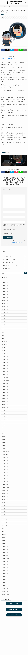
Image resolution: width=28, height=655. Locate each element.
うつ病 (8, 152)
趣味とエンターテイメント (10, 265)
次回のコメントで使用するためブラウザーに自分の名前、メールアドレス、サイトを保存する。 (14, 225)
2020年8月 (5, 496)
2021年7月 (5, 463)
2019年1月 (5, 552)
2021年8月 (5, 460)
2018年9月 (5, 564)
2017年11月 (5, 591)
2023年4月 (5, 401)
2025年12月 (5, 306)
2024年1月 (5, 374)
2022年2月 (5, 442)
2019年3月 (5, 546)
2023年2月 (5, 407)
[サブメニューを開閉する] (25, 256)
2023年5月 (5, 398)
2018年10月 (5, 561)
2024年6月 (5, 359)
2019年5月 (5, 540)
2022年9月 (5, 422)
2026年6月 (5, 288)
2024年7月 (5, 356)
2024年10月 (5, 347)
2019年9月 (5, 528)
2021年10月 (5, 454)
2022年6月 (5, 431)
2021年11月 (5, 451)
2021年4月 (5, 472)
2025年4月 (5, 330)
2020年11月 (5, 487)
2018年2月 (5, 582)
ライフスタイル (8, 262)
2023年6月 (5, 395)
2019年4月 (5, 543)
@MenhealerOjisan (7, 58)
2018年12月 (5, 555)
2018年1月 (5, 585)
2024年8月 (5, 353)
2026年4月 (5, 294)
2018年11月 (5, 558)
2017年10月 (5, 594)
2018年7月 (5, 570)
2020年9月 (5, 493)
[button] (3, 50)
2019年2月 (5, 549)
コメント (5, 193)
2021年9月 (5, 457)
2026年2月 (5, 300)
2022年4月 (5, 436)
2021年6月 (5, 466)
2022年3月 (5, 439)
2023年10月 (5, 383)
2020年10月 (5, 490)
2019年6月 (5, 537)
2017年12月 (5, 588)
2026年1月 (5, 303)
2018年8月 (5, 567)
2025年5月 (5, 327)
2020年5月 (5, 505)
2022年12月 (5, 413)
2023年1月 (5, 410)
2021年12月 (5, 448)
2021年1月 (5, 481)
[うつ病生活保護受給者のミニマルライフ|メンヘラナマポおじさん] (14, 2)
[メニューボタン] (25, 2)
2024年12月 (5, 341)
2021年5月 (5, 469)
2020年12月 (5, 484)
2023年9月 (5, 386)
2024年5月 (5, 362)
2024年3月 (5, 368)
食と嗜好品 (6, 268)
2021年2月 (5, 478)
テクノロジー (7, 256)
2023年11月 (5, 380)
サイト (4, 219)
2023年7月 (5, 392)
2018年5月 (5, 576)
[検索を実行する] (25, 273)
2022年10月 (5, 419)
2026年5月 (5, 291)
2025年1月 (5, 338)
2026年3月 (5, 297)
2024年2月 (5, 371)
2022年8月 (5, 425)
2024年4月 (5, 365)
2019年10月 (5, 525)
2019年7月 (5, 534)
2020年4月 (5, 508)
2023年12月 (5, 377)
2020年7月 (5, 499)
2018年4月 (5, 579)
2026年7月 (5, 285)
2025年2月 (5, 335)
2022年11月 (5, 416)
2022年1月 (5, 445)
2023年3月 (5, 404)
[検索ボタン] (2, 2)
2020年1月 (5, 517)
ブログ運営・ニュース (9, 259)
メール (4, 214)
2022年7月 (5, 428)
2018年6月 (5, 573)
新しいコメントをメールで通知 (9, 229)
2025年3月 (5, 332)
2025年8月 (5, 318)
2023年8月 (5, 389)
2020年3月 (5, 511)
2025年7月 (5, 321)
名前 (3, 210)
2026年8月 (5, 282)
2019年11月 (5, 523)
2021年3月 (5, 475)
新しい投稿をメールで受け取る (9, 233)
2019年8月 (5, 531)
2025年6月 (5, 324)
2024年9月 (5, 350)
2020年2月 (5, 514)
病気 (3, 14)
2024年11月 (5, 344)
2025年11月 (5, 309)
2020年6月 (5, 502)
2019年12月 (5, 520)
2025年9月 (5, 315)
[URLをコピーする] (25, 50)
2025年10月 (5, 312)
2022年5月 (5, 433)
